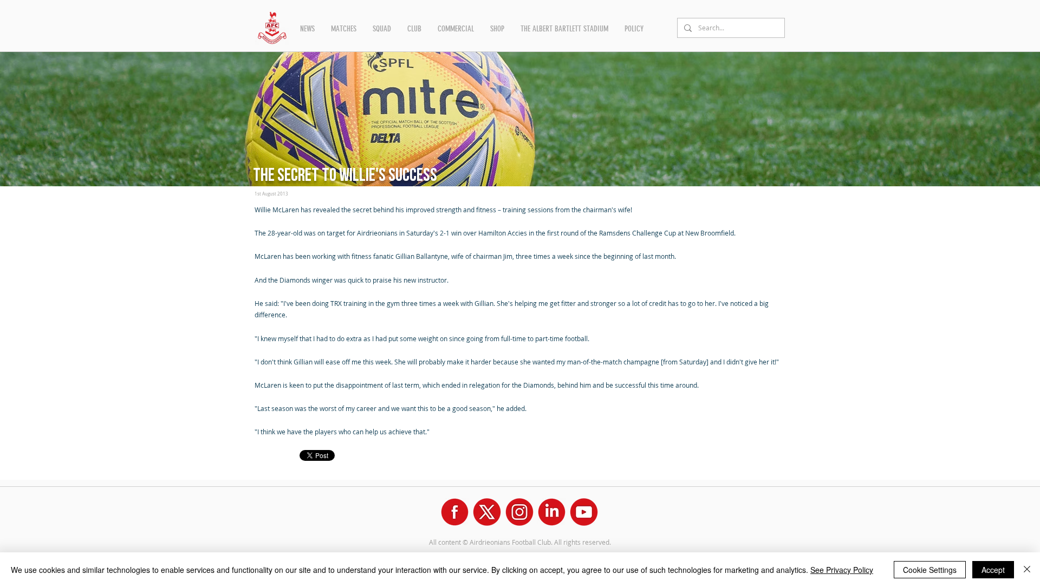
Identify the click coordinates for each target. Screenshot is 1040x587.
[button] (307, 28)
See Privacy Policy (841, 569)
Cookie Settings (930, 569)
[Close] (1027, 569)
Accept (993, 569)
